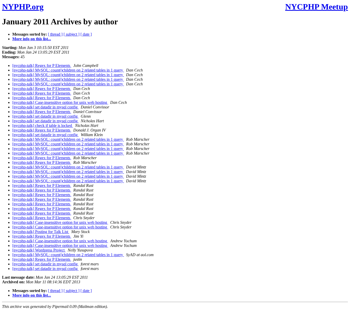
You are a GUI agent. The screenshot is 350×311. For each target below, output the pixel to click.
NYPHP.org (23, 6)
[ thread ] (55, 34)
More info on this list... (31, 39)
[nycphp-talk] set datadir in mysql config (45, 107)
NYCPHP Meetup (316, 6)
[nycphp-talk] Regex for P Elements (41, 65)
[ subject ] (71, 34)
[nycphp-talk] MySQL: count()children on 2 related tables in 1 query (68, 70)
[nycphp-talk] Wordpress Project (39, 250)
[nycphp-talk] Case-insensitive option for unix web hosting (60, 102)
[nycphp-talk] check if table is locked (42, 125)
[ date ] (86, 34)
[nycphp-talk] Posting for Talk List (40, 231)
